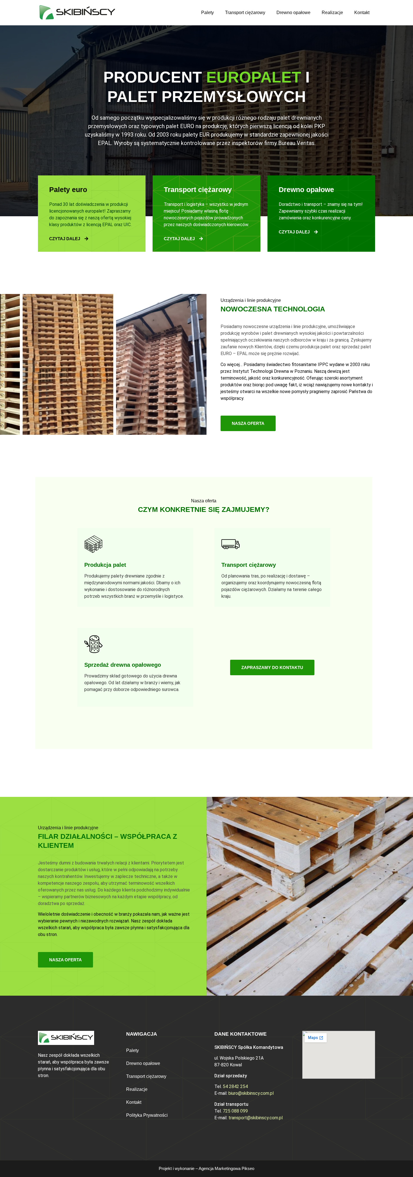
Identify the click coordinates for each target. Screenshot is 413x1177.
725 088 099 (235, 1111)
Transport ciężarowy (245, 12)
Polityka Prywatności (147, 1115)
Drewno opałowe (293, 12)
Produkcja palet (105, 565)
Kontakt (361, 12)
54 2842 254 (235, 1086)
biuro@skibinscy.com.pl (251, 1093)
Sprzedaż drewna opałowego (122, 665)
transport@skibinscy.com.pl (255, 1117)
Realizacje (332, 12)
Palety (207, 12)
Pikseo (248, 1168)
